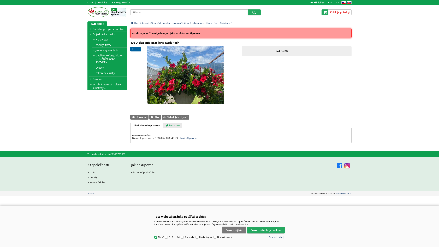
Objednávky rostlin (104, 34)
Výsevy (100, 67)
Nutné (161, 237)
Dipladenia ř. (226, 23)
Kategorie (97, 24)
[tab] (146, 125)
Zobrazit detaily (277, 237)
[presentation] (146, 125)
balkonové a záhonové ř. (204, 23)
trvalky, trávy (103, 44)
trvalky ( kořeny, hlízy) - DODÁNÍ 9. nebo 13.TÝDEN (109, 59)
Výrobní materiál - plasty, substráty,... (107, 86)
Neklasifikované (224, 237)
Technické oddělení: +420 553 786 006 (106, 154)
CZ (343, 2)
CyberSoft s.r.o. (344, 193)
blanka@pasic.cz (189, 138)
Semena (97, 79)
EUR (330, 2)
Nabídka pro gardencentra (108, 29)
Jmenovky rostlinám (107, 50)
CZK (337, 2)
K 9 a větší (102, 39)
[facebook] (339, 166)
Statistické (189, 237)
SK (348, 2)
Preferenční (174, 237)
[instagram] (347, 165)
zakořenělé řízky (105, 73)
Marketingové (205, 237)
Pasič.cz (98, 12)
